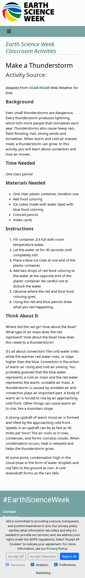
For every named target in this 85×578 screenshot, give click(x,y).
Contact (9, 512)
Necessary (18, 565)
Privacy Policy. (57, 548)
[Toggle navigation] (9, 31)
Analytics (42, 565)
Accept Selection (43, 556)
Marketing (43, 573)
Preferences (67, 565)
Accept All (16, 556)
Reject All (69, 556)
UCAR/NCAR (39, 87)
